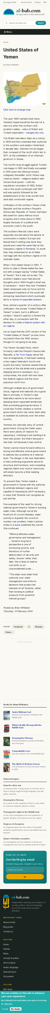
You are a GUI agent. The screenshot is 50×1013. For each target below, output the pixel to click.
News (5, 953)
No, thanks (15, 1009)
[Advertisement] (25, 669)
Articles (6, 949)
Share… (9, 632)
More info (8, 1004)
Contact (37, 2)
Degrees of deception (13, 824)
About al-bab (26, 2)
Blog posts (8, 927)
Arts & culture (9, 963)
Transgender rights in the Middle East (21, 812)
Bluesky (38, 627)
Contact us (8, 931)
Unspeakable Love (21, 751)
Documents (8, 976)
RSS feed (7, 989)
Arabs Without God (21, 712)
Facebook (18, 627)
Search (41, 23)
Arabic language (10, 967)
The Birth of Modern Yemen (26, 764)
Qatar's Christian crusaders (16, 838)
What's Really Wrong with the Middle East (27, 726)
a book (16, 524)
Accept (5, 1009)
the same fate (29, 245)
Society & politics (11, 958)
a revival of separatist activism (26, 299)
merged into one (34, 132)
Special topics (9, 972)
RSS (45, 2)
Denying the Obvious (22, 738)
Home (5, 42)
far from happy (24, 354)
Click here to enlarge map (17, 109)
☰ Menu (8, 32)
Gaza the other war (12, 785)
